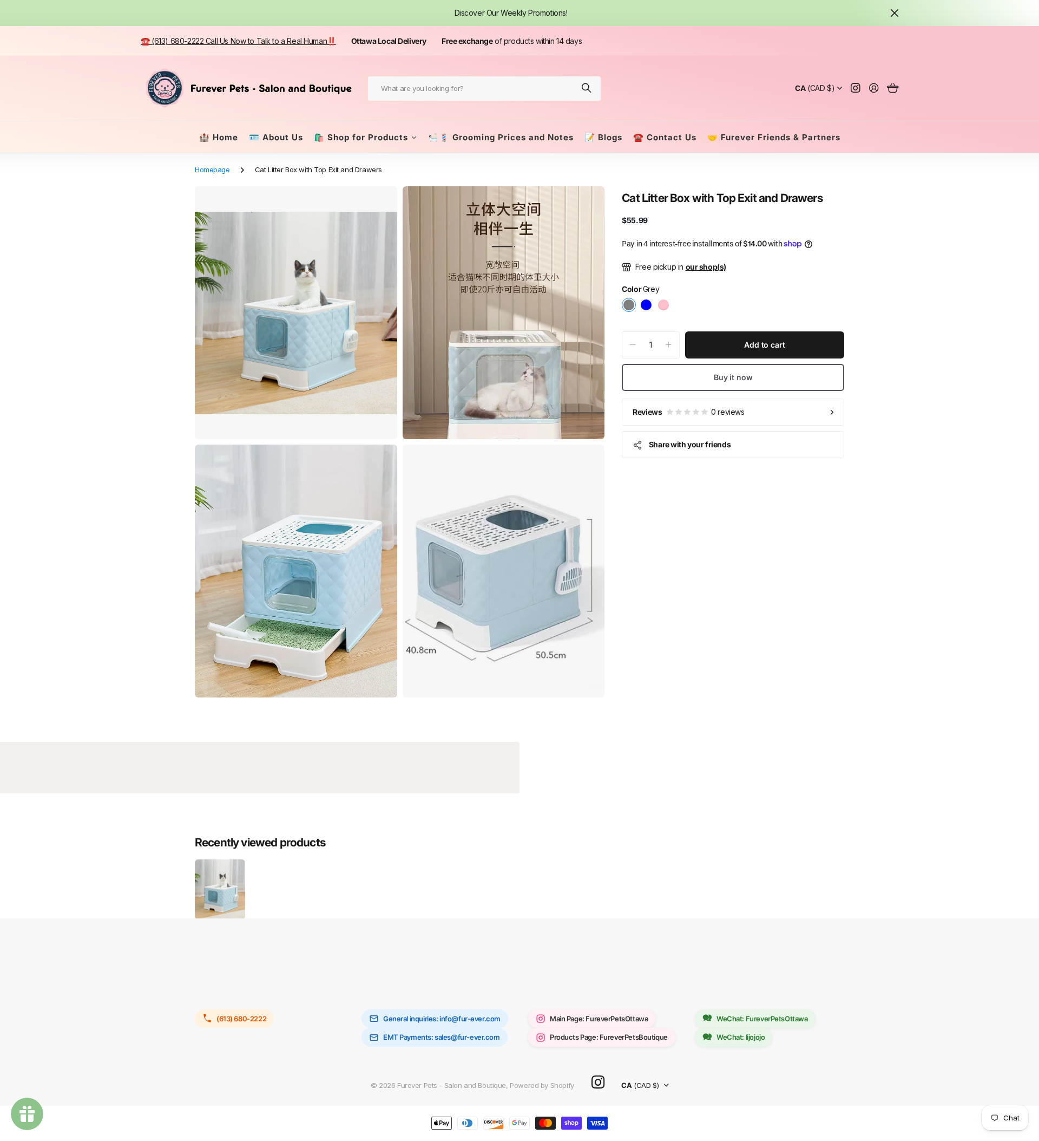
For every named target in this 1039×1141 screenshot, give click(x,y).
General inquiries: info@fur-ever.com (442, 1018)
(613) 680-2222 (241, 1018)
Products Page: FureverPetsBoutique (609, 1037)
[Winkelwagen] (892, 88)
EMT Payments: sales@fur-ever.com (441, 1037)
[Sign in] (874, 88)
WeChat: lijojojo (740, 1037)
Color (640, 289)
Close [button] (894, 13)
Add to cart (764, 344)
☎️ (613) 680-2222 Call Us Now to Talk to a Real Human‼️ (238, 40)
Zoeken (587, 88)
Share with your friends (690, 444)
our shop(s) (706, 266)
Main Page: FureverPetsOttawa (599, 1018)
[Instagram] (597, 1083)
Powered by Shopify (542, 1085)
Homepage (212, 169)
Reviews (688, 411)
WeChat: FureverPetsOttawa (762, 1018)
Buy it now (733, 377)
